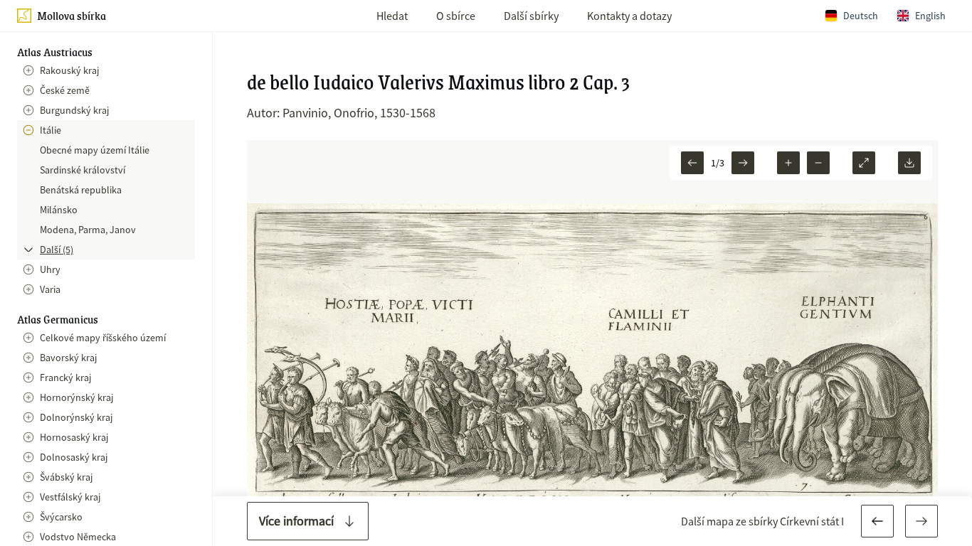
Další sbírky (531, 16)
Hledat (392, 16)
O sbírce (455, 16)
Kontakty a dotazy (629, 16)
